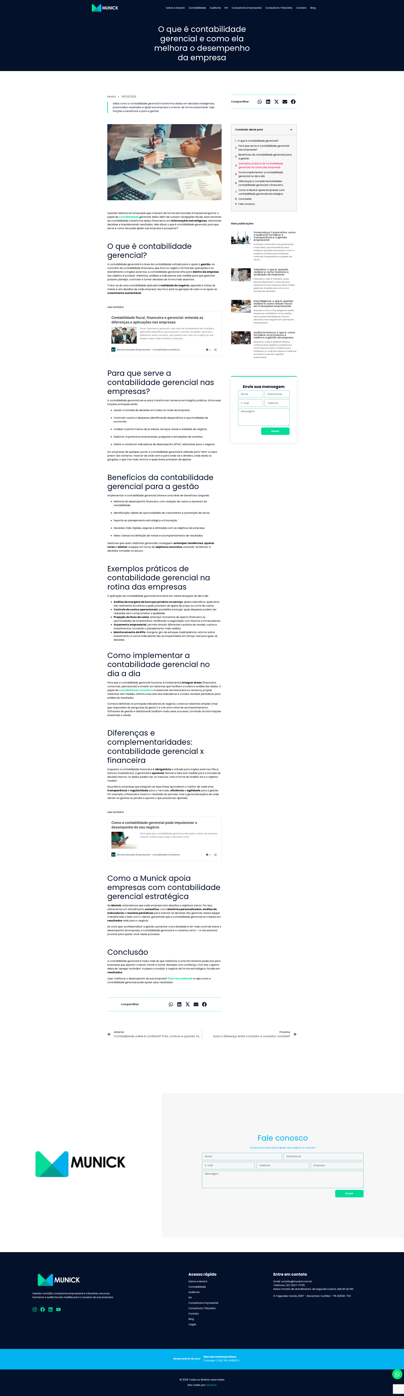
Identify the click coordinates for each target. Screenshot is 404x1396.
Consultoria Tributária (278, 8)
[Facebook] (42, 1309)
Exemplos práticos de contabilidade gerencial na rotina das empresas (261, 165)
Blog (313, 8)
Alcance (211, 1385)
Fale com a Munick (180, 978)
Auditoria (215, 8)
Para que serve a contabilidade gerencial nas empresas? (263, 147)
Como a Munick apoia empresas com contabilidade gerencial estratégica (261, 192)
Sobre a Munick (175, 8)
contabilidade (129, 217)
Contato (301, 8)
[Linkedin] (50, 1309)
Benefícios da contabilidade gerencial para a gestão (265, 156)
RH (226, 8)
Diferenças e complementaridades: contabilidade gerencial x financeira (260, 183)
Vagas (192, 1324)
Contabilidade (197, 8)
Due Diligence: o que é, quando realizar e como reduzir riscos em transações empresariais (273, 303)
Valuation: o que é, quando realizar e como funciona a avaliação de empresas (271, 272)
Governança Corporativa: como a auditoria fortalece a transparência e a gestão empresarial (275, 236)
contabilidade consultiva (136, 690)
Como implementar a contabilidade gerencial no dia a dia (260, 174)
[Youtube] (58, 1309)
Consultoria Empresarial (246, 8)
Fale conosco (246, 204)
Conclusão (245, 199)
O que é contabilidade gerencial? (258, 141)
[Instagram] (34, 1309)
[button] (171, 1004)
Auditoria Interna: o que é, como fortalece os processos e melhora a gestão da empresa (274, 335)
